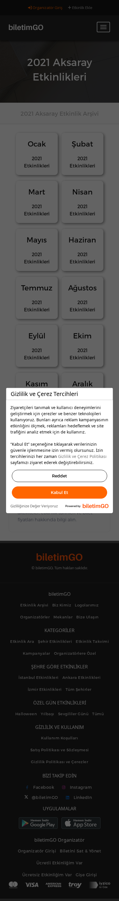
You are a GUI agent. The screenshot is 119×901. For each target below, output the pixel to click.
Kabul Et (59, 492)
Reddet (59, 475)
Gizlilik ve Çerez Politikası (82, 456)
